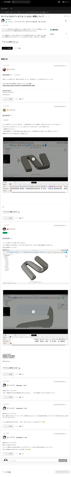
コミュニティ (4, 8)
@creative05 (6, 75)
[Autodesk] (7, 1)
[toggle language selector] (59, 1)
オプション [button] (66, 16)
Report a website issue (62, 472)
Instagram (11, 357)
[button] (69, 20)
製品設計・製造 (8, 12)
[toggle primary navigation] (2, 2)
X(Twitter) (5, 357)
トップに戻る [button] (7, 472)
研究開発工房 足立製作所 (9, 356)
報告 (19, 48)
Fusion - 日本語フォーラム (19, 12)
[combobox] (21, 2)
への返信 (21, 385)
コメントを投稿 (7, 48)
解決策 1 (52, 34)
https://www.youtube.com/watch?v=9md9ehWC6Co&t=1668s (19, 85)
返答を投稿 (63, 460)
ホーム (2, 12)
